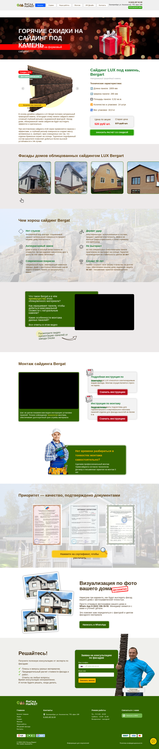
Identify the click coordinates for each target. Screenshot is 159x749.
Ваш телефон (83, 662)
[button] (135, 7)
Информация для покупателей (78, 743)
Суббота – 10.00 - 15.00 (100, 717)
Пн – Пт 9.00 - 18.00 (99, 714)
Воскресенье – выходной (100, 719)
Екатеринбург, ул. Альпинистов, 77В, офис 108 (62, 714)
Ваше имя (82, 671)
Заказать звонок (87, 680)
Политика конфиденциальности (131, 743)
